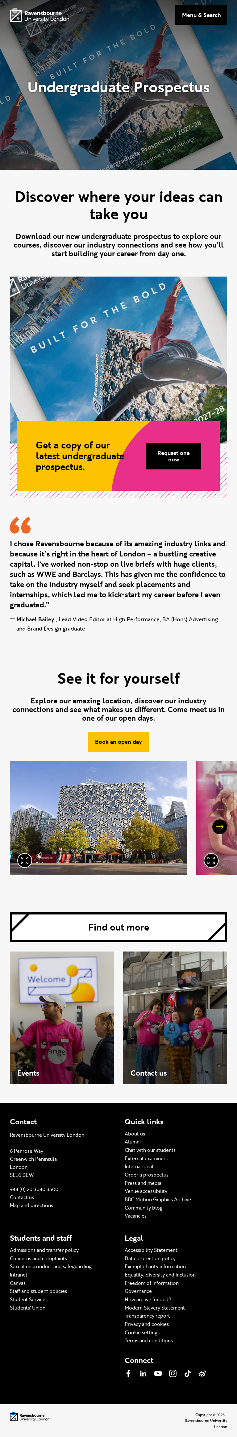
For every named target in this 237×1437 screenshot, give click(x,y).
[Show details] (24, 860)
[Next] (219, 826)
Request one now (173, 456)
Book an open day (118, 741)
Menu (201, 15)
